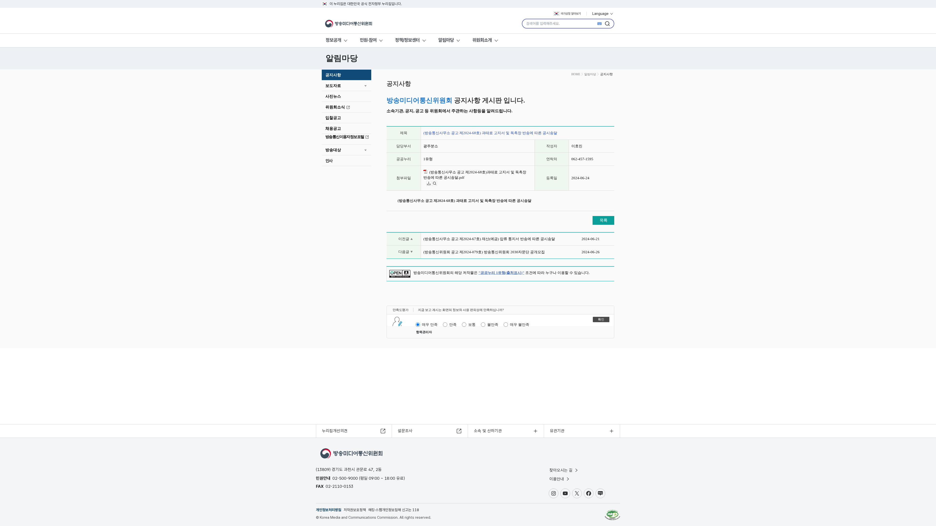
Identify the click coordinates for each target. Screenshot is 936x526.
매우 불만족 (519, 325)
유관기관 (557, 430)
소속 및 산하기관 (488, 430)
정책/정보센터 (407, 40)
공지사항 (333, 75)
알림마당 (446, 40)
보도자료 (333, 86)
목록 (603, 220)
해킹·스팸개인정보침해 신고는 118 (393, 510)
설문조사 (405, 430)
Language (601, 13)
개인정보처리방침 (328, 510)
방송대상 (333, 150)
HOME (575, 74)
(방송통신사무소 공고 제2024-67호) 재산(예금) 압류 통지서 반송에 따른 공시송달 (489, 239)
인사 (328, 161)
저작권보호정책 (355, 510)
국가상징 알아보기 (571, 13)
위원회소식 (335, 107)
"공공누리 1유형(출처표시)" (501, 273)
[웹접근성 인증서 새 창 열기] (612, 512)
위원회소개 (482, 40)
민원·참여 (368, 40)
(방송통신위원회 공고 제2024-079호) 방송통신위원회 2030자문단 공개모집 (484, 252)
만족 (453, 325)
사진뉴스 (333, 96)
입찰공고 (333, 118)
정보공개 (333, 40)
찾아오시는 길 (561, 470)
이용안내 (557, 479)
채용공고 (333, 128)
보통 (472, 325)
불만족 (492, 325)
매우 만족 (430, 325)
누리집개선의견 (335, 430)
